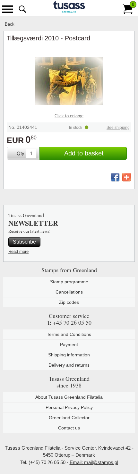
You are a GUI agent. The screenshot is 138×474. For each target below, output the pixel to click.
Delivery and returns (69, 365)
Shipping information (69, 354)
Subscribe (24, 242)
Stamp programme (69, 281)
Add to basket (84, 153)
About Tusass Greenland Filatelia (69, 397)
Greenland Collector (69, 417)
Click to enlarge (69, 115)
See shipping (118, 127)
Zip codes (69, 302)
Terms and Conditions (69, 334)
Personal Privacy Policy (69, 407)
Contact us (69, 427)
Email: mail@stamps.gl (94, 462)
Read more (18, 251)
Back (9, 24)
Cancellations (69, 292)
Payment (69, 344)
